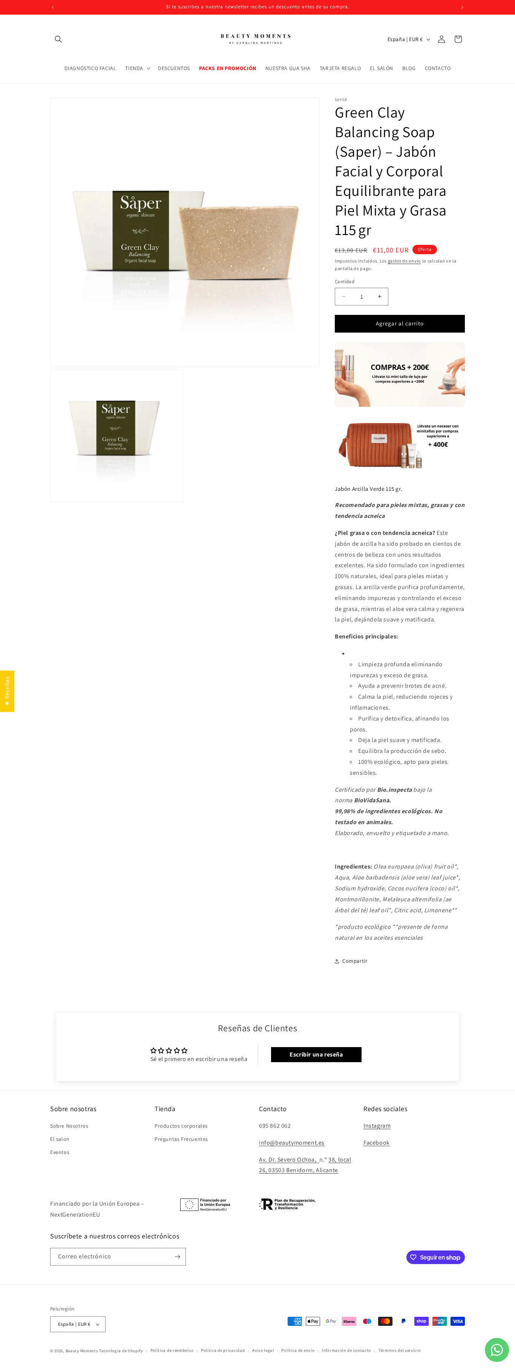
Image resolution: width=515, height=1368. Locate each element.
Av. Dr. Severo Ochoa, (289, 1159)
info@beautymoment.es (292, 1143)
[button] (58, 39)
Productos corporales (181, 1125)
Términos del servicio (400, 1350)
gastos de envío (404, 261)
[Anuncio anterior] (52, 7)
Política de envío (297, 1350)
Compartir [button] (354, 960)
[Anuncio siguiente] (462, 7)
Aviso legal (263, 1350)
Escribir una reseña (316, 1054)
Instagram (377, 1126)
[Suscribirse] (177, 1257)
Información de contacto (346, 1350)
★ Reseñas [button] (7, 691)
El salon (60, 1139)
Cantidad (344, 281)
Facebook (376, 1143)
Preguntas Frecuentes (181, 1139)
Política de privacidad (223, 1350)
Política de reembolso (172, 1350)
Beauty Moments (82, 1350)
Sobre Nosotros (69, 1125)
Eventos (59, 1152)
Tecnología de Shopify (121, 1350)
